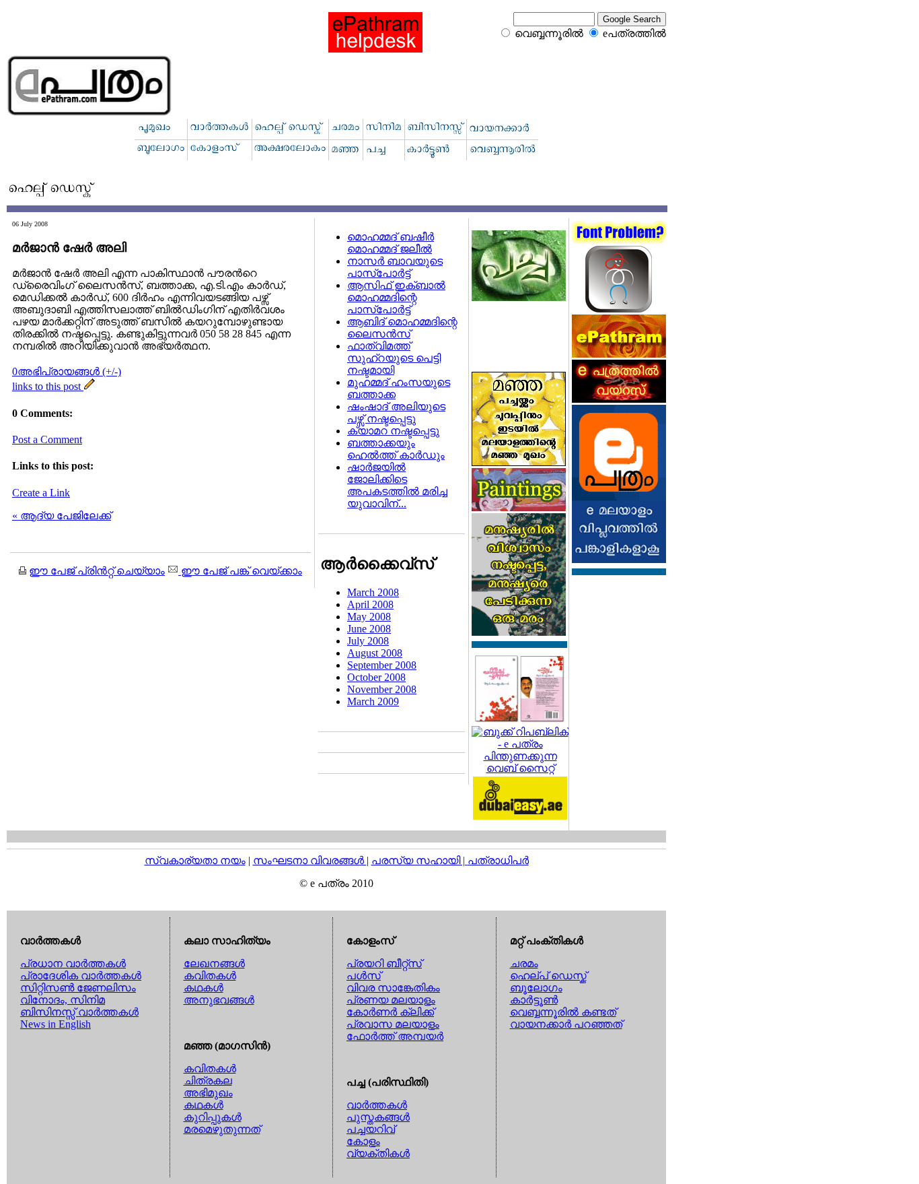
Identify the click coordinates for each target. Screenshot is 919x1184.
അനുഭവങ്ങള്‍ (219, 1000)
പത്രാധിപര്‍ (498, 860)
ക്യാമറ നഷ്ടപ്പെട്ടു (393, 430)
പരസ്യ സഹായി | (419, 860)
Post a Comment (47, 439)
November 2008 (381, 689)
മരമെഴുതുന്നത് (222, 1129)
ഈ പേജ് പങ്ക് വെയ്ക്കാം (240, 571)
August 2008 (374, 653)
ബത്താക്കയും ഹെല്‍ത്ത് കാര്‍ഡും (396, 449)
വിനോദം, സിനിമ (62, 1000)
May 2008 (369, 616)
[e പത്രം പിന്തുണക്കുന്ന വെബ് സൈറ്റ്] (520, 768)
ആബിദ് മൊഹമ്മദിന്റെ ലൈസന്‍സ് (402, 327)
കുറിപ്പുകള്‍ (213, 1117)
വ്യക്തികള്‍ (378, 1153)
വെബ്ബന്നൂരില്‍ (549, 33)
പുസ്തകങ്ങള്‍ (378, 1117)
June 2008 (369, 628)
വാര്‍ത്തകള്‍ (376, 1105)
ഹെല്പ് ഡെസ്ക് (548, 975)
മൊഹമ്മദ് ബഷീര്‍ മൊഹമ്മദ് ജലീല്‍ (390, 243)
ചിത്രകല (208, 1080)
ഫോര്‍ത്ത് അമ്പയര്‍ (394, 1036)
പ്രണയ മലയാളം (390, 1000)
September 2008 (381, 665)
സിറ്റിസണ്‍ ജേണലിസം (78, 987)
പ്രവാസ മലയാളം (392, 1024)
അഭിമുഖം (208, 1092)
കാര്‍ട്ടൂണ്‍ (534, 1000)
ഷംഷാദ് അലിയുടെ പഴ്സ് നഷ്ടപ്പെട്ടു (396, 412)
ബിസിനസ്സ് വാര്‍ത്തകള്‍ (79, 1012)
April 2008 (370, 604)
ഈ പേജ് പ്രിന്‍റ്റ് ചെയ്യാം (97, 571)
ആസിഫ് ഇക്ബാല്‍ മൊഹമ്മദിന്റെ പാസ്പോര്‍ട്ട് (396, 297)
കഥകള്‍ (203, 987)
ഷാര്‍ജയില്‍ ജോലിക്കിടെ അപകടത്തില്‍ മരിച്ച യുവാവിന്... (397, 485)
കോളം (363, 1141)
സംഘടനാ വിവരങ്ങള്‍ (310, 860)
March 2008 (373, 592)
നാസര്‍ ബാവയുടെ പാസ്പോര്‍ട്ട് (395, 267)
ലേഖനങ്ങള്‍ (214, 963)
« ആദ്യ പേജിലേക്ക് (61, 515)
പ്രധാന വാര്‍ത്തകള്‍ (73, 963)
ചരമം (524, 963)
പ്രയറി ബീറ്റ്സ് (384, 963)
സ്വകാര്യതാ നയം (195, 860)
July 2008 (368, 641)
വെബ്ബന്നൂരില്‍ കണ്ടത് (563, 1012)
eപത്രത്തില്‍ (634, 33)
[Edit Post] (89, 386)
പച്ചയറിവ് (370, 1129)
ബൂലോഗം (536, 987)
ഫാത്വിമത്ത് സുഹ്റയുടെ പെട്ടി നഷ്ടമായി (394, 358)
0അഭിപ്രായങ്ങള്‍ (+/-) (66, 371)
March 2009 (373, 701)
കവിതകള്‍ (210, 975)
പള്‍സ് (363, 975)
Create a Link (41, 492)
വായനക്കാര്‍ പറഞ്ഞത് (566, 1024)
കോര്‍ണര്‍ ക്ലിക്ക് (390, 1012)
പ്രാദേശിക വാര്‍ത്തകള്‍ (80, 975)
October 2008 (376, 677)
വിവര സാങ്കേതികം (393, 987)
